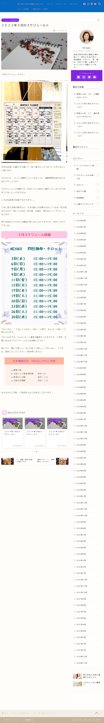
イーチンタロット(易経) (87, 167)
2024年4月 (81, 400)
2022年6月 (81, 541)
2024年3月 (81, 406)
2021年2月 (81, 644)
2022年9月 (81, 522)
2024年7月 (81, 381)
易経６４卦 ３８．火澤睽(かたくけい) (87, 95)
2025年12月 (81, 272)
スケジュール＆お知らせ (10, 20)
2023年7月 (81, 458)
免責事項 (28, 720)
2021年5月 (81, 624)
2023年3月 (81, 483)
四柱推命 (87, 198)
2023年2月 (81, 490)
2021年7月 (81, 611)
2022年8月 (81, 528)
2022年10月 (81, 515)
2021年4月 (81, 631)
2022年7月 (81, 535)
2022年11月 (81, 509)
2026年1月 (81, 265)
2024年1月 (81, 419)
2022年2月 (81, 567)
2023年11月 (81, 432)
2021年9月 (81, 599)
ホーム (49, 4)
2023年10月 (81, 438)
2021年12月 (81, 579)
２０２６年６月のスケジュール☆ (87, 124)
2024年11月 (81, 355)
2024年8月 (81, 374)
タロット (87, 185)
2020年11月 (81, 663)
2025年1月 (81, 342)
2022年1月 (81, 573)
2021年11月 (81, 586)
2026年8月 (81, 220)
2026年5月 (81, 240)
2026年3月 (81, 252)
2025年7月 (81, 304)
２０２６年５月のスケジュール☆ (87, 134)
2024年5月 (81, 393)
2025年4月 (81, 323)
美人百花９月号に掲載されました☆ (30, 4)
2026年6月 (81, 233)
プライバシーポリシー (13, 720)
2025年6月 (81, 310)
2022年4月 (81, 554)
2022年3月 (81, 560)
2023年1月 (81, 496)
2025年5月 (81, 317)
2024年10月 (81, 361)
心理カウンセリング (87, 204)
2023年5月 (81, 470)
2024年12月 (81, 349)
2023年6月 (81, 464)
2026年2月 (81, 259)
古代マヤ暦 (87, 191)
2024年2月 (81, 413)
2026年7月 (81, 227)
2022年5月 (81, 547)
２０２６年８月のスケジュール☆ (87, 105)
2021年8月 (81, 605)
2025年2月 (81, 336)
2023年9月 (81, 445)
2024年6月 (81, 387)
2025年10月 (81, 284)
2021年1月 (81, 650)
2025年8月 (81, 297)
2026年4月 (81, 246)
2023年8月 (81, 451)
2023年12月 (81, 426)
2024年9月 (81, 368)
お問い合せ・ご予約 (39, 9)
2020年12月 (81, 656)
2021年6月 (81, 618)
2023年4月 (81, 477)
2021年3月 (81, 637)
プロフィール (61, 4)
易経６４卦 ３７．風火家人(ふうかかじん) (87, 115)
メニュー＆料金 (23, 9)
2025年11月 (81, 278)
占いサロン (74, 4)
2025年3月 (81, 329)
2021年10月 (81, 592)
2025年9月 (81, 291)
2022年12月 (81, 502)
